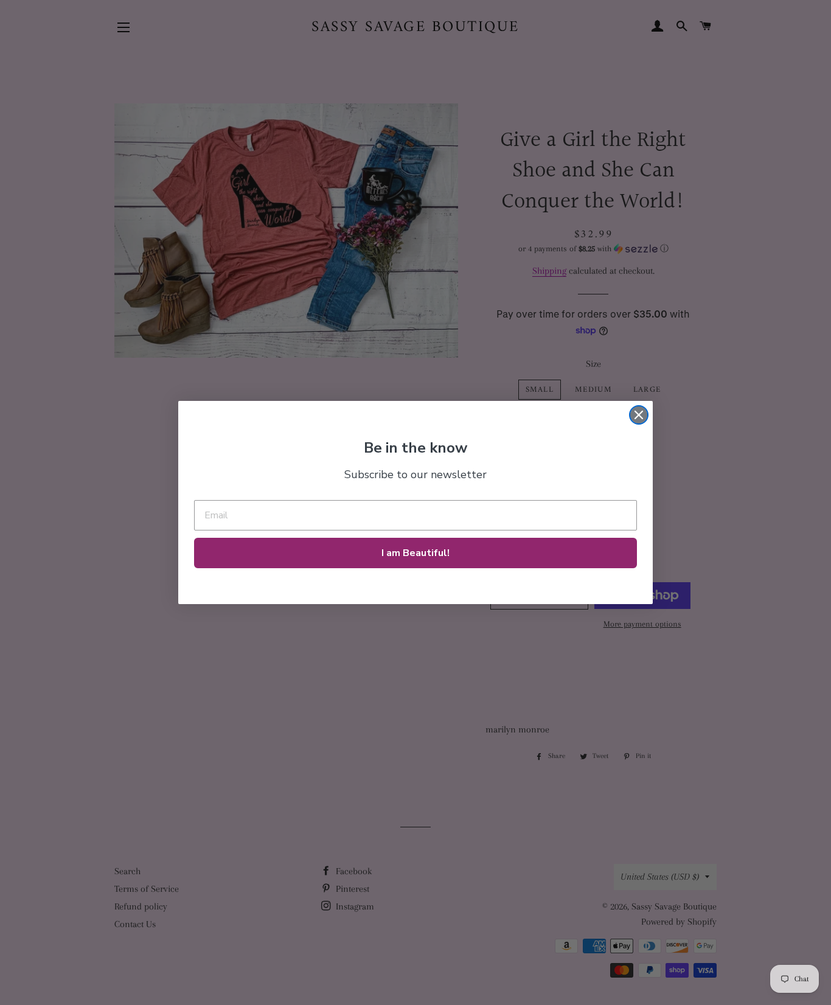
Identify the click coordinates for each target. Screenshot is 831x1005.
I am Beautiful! (415, 553)
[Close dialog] (639, 415)
